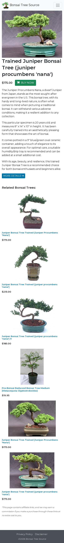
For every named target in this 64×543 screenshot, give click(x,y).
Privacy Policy (24, 534)
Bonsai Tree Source (24, 5)
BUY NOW (27, 82)
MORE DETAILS (12, 175)
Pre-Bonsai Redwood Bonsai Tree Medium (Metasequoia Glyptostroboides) (26, 389)
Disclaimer (41, 534)
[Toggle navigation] (57, 5)
